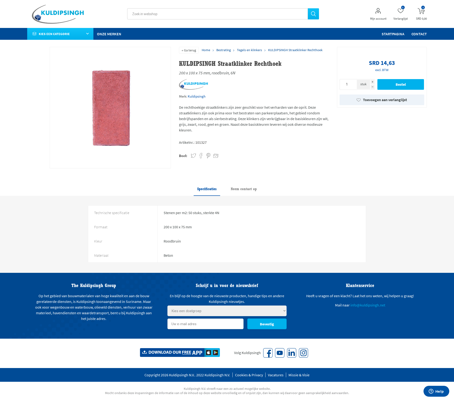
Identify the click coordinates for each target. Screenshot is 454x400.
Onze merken (109, 33)
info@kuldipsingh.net (367, 305)
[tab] (207, 189)
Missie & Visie (299, 375)
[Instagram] (303, 353)
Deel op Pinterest (208, 156)
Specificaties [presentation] (207, 189)
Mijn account (378, 19)
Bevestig (267, 324)
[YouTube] (279, 353)
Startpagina (393, 33)
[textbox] (217, 13)
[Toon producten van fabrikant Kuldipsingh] (193, 88)
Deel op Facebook (201, 156)
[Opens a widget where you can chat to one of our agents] (436, 392)
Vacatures (276, 375)
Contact (419, 33)
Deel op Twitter (193, 156)
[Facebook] (268, 353)
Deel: (183, 155)
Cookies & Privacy (249, 375)
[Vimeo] (291, 353)
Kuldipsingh (196, 96)
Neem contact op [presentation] (244, 189)
